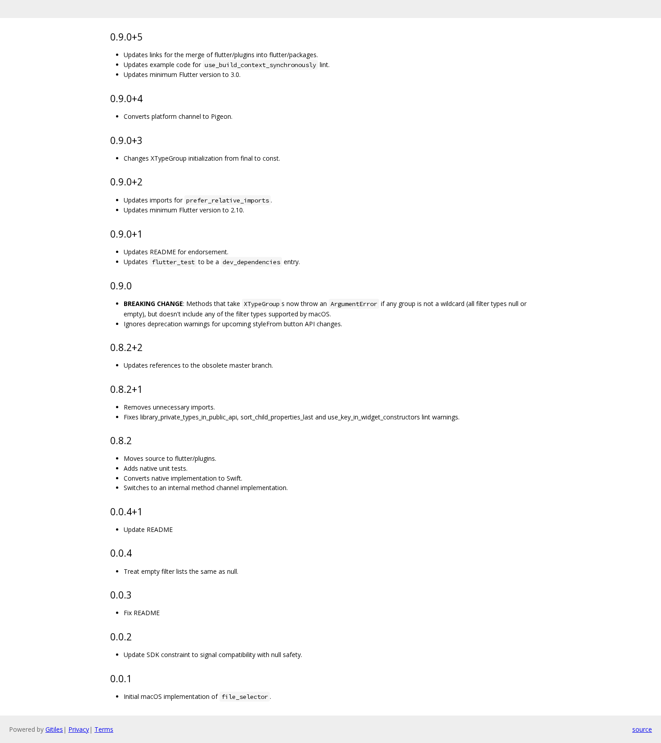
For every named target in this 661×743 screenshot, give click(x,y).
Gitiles (54, 729)
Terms (103, 729)
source (642, 729)
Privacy (78, 729)
